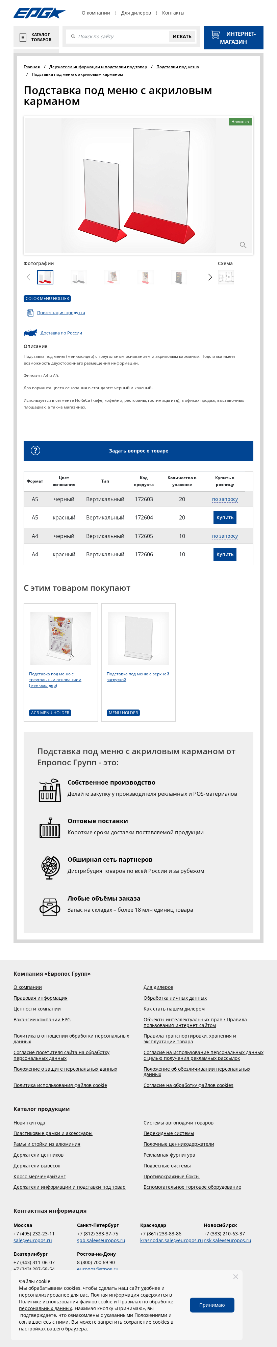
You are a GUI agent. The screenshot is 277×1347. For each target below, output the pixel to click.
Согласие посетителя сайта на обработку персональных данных (61, 1055)
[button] (210, 277)
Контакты (173, 13)
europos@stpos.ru (98, 1269)
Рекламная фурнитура (169, 1155)
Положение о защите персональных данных (65, 1069)
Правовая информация (41, 998)
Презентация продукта (61, 312)
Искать (182, 36)
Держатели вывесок (37, 1166)
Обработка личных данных (175, 998)
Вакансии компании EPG (42, 1020)
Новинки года (29, 1123)
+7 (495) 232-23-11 (34, 1233)
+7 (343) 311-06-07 (34, 1262)
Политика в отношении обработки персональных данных (71, 1039)
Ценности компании (37, 1009)
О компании (96, 13)
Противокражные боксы (172, 1177)
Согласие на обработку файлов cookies (188, 1085)
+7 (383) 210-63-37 (224, 1233)
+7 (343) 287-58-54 (34, 1269)
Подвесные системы (167, 1166)
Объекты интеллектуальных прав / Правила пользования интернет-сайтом (195, 1022)
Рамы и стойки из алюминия (47, 1144)
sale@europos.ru (33, 1240)
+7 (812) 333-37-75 (97, 1233)
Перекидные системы (169, 1133)
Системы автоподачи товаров (178, 1123)
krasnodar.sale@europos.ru (170, 1240)
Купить (225, 517)
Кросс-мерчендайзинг (40, 1177)
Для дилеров (136, 13)
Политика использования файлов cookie (60, 1085)
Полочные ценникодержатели (179, 1144)
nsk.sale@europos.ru (227, 1240)
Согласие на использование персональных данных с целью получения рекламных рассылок (203, 1055)
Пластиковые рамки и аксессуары (53, 1133)
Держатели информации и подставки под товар (70, 1187)
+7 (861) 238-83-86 (160, 1233)
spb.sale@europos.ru (101, 1240)
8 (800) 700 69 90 (96, 1262)
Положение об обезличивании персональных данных (197, 1072)
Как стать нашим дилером (174, 1009)
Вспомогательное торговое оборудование (192, 1187)
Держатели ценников (39, 1155)
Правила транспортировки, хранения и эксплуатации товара (190, 1039)
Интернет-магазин (238, 38)
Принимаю (212, 1305)
